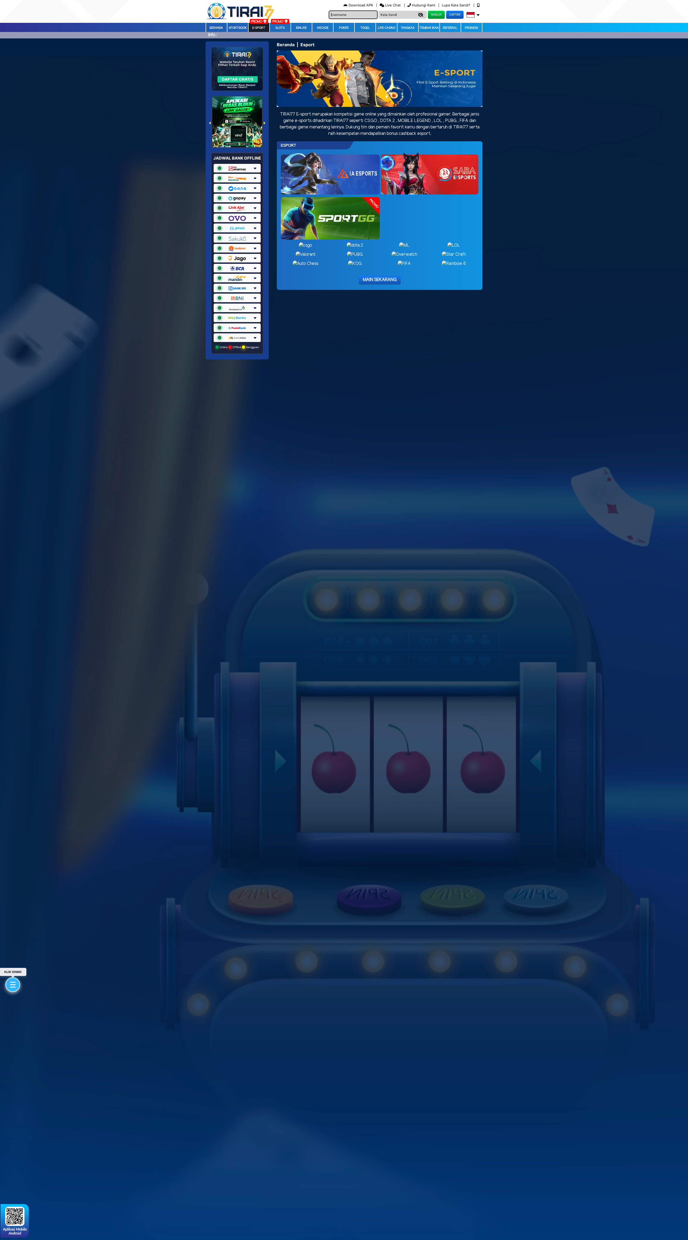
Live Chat (392, 5)
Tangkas (408, 28)
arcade (322, 28)
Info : (212, 35)
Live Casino (386, 28)
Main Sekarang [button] (380, 279)
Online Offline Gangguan (239, 347)
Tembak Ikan (429, 28)
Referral (450, 28)
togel (365, 28)
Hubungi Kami (423, 5)
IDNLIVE (301, 28)
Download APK (360, 5)
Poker (344, 28)
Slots (280, 28)
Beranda (216, 28)
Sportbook (238, 28)
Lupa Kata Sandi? (456, 5)
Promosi (471, 28)
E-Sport (258, 28)
